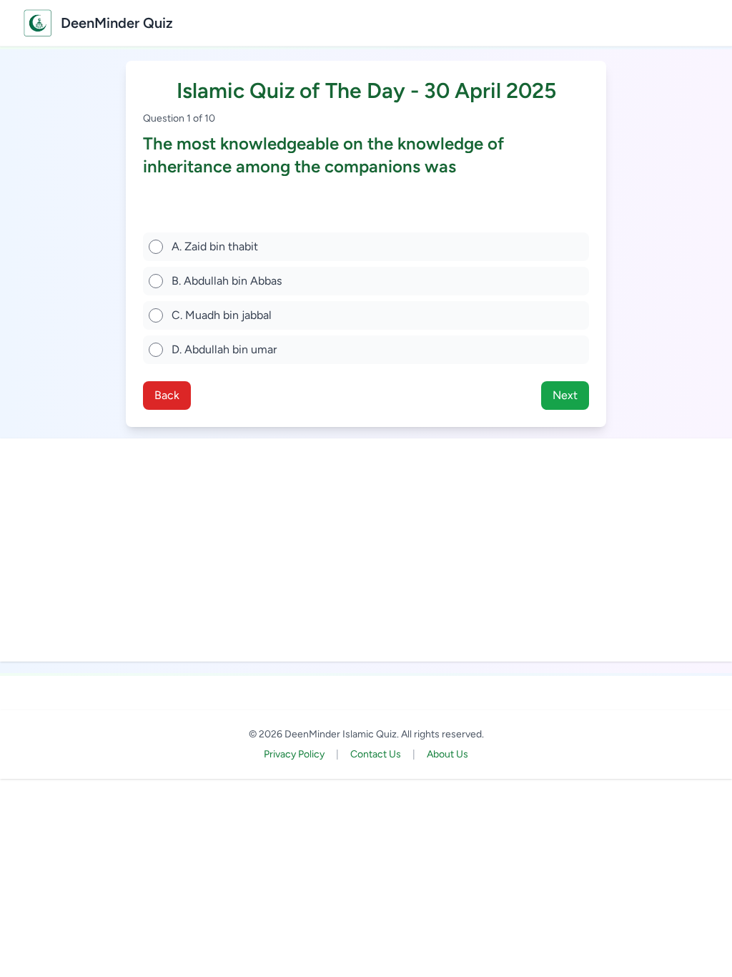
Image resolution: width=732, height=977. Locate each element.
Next (565, 395)
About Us (447, 754)
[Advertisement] (366, 550)
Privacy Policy (294, 754)
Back (166, 395)
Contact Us (375, 754)
